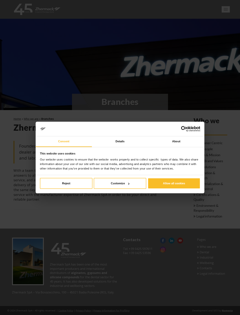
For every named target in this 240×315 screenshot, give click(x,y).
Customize (118, 183)
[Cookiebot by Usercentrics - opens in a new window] (183, 129)
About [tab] (176, 141)
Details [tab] (120, 141)
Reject (66, 183)
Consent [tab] (63, 141)
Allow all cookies (174, 183)
